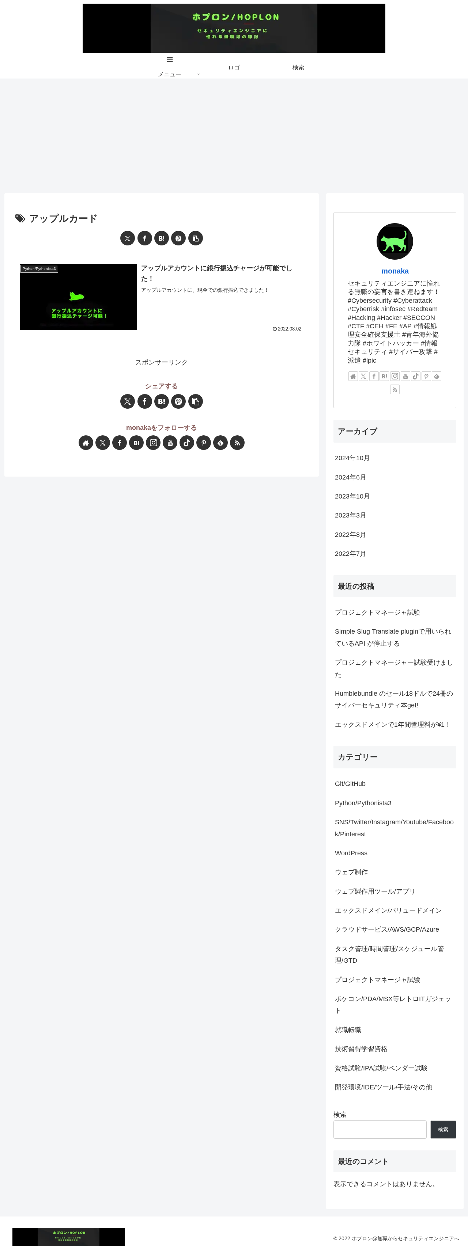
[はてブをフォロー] (136, 442)
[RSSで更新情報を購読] (237, 442)
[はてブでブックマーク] (161, 238)
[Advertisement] (234, 133)
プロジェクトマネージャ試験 (377, 612)
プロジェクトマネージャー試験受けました (394, 668)
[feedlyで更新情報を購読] (220, 442)
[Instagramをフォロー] (153, 442)
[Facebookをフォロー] (119, 442)
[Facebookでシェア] (144, 238)
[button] (195, 238)
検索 (340, 1114)
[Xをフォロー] (102, 442)
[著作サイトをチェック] (86, 442)
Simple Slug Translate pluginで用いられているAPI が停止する (393, 637)
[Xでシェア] (127, 238)
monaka (395, 271)
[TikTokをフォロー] (187, 442)
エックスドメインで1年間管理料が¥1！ (393, 724)
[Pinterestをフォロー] (203, 442)
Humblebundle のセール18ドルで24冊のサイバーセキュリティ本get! (394, 699)
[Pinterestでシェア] (178, 238)
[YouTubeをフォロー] (170, 442)
